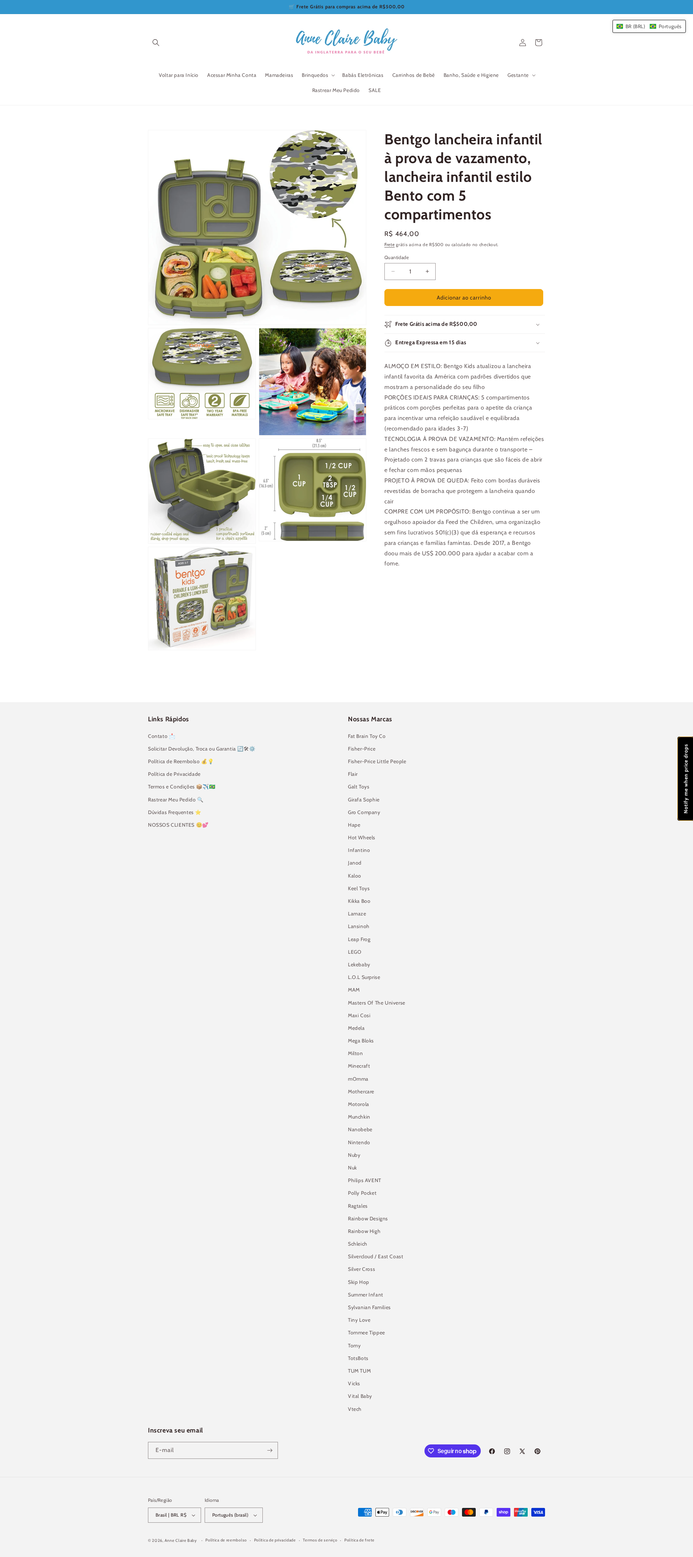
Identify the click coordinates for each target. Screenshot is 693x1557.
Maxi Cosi (359, 1015)
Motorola (358, 1104)
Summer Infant (365, 1294)
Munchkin (359, 1117)
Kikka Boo (359, 901)
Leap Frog (359, 939)
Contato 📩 (161, 736)
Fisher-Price (361, 748)
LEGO (354, 952)
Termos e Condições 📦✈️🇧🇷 (181, 786)
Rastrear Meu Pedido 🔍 (176, 799)
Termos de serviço (320, 1540)
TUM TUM (359, 1371)
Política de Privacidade (174, 774)
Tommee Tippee (366, 1332)
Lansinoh (359, 926)
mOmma (358, 1079)
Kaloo (354, 875)
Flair (353, 774)
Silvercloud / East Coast (375, 1256)
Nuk (352, 1167)
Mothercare (361, 1091)
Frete (389, 244)
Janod (355, 863)
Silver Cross (361, 1269)
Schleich (357, 1244)
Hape (354, 825)
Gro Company (364, 812)
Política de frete (359, 1540)
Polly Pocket (362, 1193)
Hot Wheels (361, 837)
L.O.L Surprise (364, 977)
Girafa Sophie (364, 799)
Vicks (354, 1383)
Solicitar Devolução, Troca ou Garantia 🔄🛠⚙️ (201, 748)
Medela (356, 1028)
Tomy (354, 1345)
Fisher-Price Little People (377, 761)
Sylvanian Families (369, 1307)
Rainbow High (364, 1231)
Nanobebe (360, 1129)
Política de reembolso (226, 1540)
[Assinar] (270, 1450)
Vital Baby (360, 1396)
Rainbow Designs (368, 1218)
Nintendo (359, 1142)
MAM (354, 990)
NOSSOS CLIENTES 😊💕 (178, 825)
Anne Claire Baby (181, 1540)
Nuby (354, 1155)
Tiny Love (359, 1320)
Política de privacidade (275, 1540)
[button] (156, 43)
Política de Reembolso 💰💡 (181, 761)
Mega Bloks (361, 1040)
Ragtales (358, 1206)
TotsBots (358, 1358)
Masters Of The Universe (376, 1003)
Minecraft (359, 1066)
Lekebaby (359, 964)
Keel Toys (359, 888)
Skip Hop (358, 1282)
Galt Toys (358, 786)
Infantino (359, 850)
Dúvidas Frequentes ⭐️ (174, 812)
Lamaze (357, 913)
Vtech (355, 1409)
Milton (355, 1053)
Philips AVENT (364, 1180)
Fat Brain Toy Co (367, 736)
